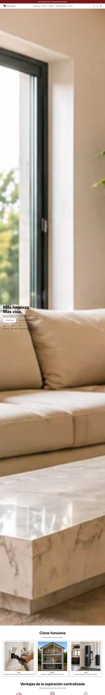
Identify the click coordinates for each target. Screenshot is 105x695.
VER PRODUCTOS (9, 320)
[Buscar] (94, 6)
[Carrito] (101, 6)
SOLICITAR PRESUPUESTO (26, 320)
